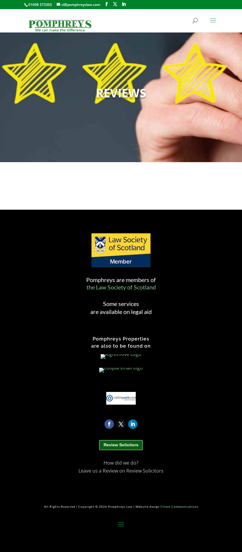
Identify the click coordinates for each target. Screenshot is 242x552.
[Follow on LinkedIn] (133, 424)
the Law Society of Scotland (121, 287)
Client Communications (179, 506)
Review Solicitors (121, 444)
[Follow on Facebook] (109, 424)
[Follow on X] (121, 424)
